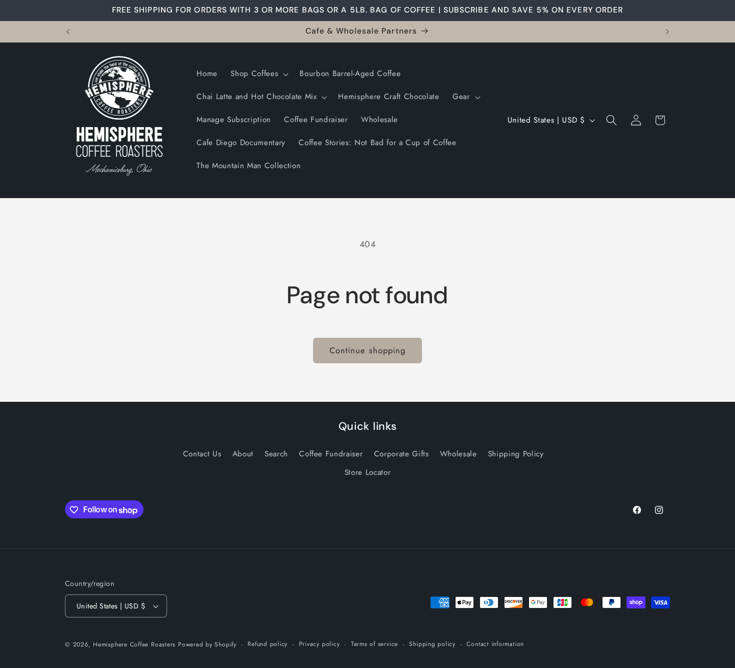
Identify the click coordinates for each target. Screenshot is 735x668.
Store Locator (367, 472)
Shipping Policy (516, 453)
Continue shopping (368, 350)
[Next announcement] (667, 31)
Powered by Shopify (207, 644)
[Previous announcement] (68, 31)
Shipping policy (432, 643)
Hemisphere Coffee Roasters (134, 644)
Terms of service (374, 643)
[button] (258, 74)
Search (276, 453)
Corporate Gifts (401, 453)
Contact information (495, 643)
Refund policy (268, 643)
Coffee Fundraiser (330, 453)
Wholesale (458, 453)
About (243, 453)
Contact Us (202, 453)
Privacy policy (319, 643)
